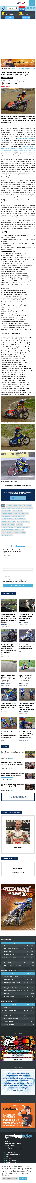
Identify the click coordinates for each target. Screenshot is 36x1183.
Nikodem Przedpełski (22, 527)
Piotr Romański (7, 532)
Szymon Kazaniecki (20, 532)
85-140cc (9, 505)
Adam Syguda (18, 505)
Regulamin (8, 1158)
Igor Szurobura (17, 511)
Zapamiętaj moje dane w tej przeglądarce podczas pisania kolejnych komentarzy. (16, 580)
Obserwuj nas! (19, 498)
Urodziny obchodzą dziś (9, 858)
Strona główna (6, 69)
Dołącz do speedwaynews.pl (13, 1154)
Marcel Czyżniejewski (9, 521)
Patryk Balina (19, 530)
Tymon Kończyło (7, 535)
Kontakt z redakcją (10, 1152)
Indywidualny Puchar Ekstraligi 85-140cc (15, 513)
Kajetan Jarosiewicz (18, 516)
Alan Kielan (27, 505)
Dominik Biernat (17, 508)
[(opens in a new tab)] (9, 635)
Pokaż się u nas (9, 1156)
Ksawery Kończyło (19, 519)
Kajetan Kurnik (7, 519)
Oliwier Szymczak (7, 530)
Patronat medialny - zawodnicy (11, 812)
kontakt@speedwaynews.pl (14, 1149)
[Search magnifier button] (16, 8)
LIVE (2, 655)
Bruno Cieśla (6, 508)
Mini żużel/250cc (7, 78)
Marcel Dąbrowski (23, 521)
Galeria (5, 746)
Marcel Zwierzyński (8, 524)
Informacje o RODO (11, 1162)
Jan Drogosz (6, 516)
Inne (2, 740)
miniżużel (19, 524)
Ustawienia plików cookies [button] (10, 1179)
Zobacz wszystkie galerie (18, 797)
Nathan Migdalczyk (8, 527)
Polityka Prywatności (11, 1160)
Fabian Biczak (28, 508)
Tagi (3, 505)
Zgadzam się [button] (23, 1179)
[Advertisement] (18, 40)
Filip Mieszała (6, 511)
